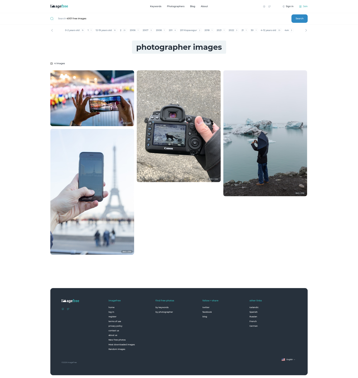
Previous (52, 30)
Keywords (155, 6)
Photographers (175, 6)
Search (300, 18)
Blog (192, 6)
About (204, 6)
